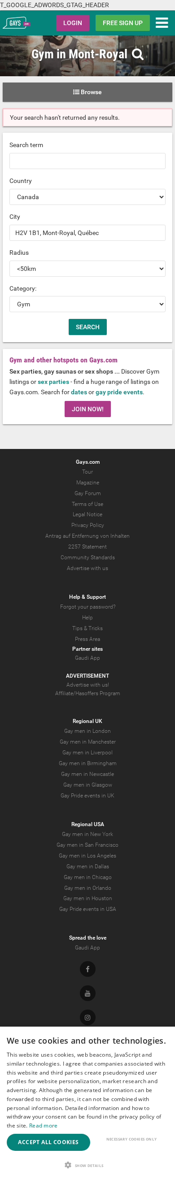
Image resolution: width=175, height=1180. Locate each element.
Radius (19, 252)
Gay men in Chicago (88, 877)
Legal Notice (87, 514)
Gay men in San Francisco (87, 845)
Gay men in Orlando (87, 888)
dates (79, 392)
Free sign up (123, 22)
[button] (87, 1165)
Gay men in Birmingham (88, 763)
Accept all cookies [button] (48, 1142)
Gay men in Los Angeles (87, 856)
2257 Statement (87, 547)
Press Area (87, 639)
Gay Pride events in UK (87, 795)
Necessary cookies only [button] (131, 1138)
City (14, 216)
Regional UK (87, 721)
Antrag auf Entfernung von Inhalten (87, 536)
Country (20, 180)
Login (72, 22)
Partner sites (87, 649)
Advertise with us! (87, 685)
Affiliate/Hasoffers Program (87, 693)
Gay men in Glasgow (87, 785)
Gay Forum (87, 493)
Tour (87, 472)
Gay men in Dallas (87, 866)
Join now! (88, 409)
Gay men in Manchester (88, 742)
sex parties (53, 381)
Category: (22, 288)
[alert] (87, 1103)
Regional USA (87, 824)
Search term (26, 144)
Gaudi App (87, 658)
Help (87, 617)
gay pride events (119, 392)
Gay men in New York (87, 834)
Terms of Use (87, 504)
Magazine (87, 482)
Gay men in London (87, 731)
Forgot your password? (87, 607)
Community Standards (88, 557)
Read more (43, 1125)
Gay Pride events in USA (87, 909)
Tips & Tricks (87, 628)
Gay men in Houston (87, 898)
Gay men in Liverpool (87, 752)
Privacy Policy (87, 525)
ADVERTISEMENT (87, 676)
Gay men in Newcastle (87, 774)
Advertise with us (87, 568)
